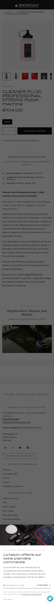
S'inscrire (42, 585)
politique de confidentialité (31, 594)
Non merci (8, 599)
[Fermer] (49, 529)
